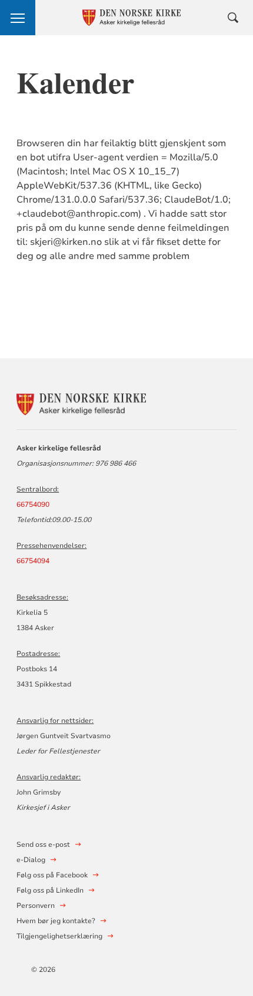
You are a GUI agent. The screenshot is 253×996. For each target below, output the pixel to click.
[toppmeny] (17, 17)
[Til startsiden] (81, 402)
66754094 (32, 561)
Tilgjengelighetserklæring (59, 936)
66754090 (32, 504)
